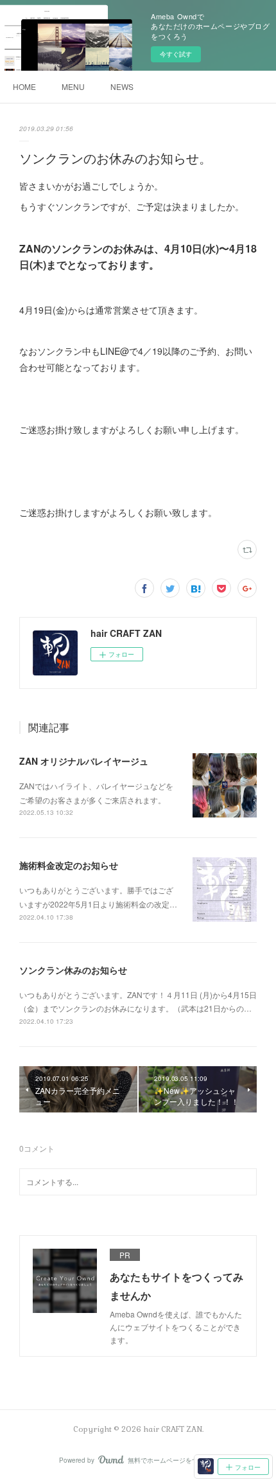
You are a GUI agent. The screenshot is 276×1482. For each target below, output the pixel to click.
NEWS (122, 86)
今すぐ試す (176, 53)
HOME (24, 86)
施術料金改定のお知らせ (68, 865)
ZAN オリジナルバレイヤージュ (83, 760)
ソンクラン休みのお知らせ (73, 969)
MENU (73, 86)
